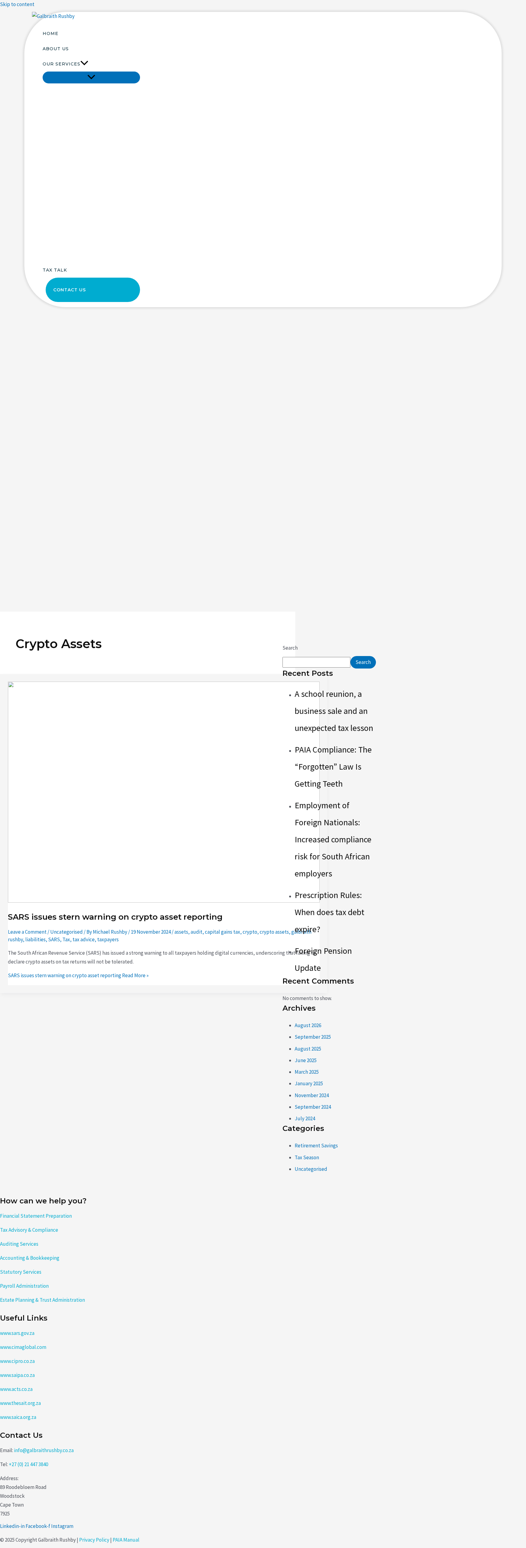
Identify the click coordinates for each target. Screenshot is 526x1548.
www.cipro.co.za (17, 1361)
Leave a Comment (27, 931)
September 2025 (313, 1037)
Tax (66, 939)
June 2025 (306, 1060)
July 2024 (305, 1118)
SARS (54, 939)
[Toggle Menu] (91, 77)
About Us (56, 48)
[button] (84, 64)
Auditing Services (19, 1244)
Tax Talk (55, 270)
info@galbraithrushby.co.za (44, 1450)
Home (50, 33)
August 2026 (308, 1025)
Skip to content (17, 4)
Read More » (78, 975)
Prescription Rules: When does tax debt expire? (329, 912)
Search (290, 647)
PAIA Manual (126, 1539)
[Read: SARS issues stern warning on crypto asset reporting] (164, 900)
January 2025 (309, 1083)
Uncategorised (66, 931)
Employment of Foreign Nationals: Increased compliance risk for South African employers (333, 839)
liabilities (35, 939)
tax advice (83, 939)
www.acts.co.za (16, 1389)
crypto (250, 931)
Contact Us (69, 290)
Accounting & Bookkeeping (29, 1258)
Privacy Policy (94, 1539)
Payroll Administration (24, 1286)
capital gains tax (222, 931)
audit (196, 931)
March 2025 (307, 1072)
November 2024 (312, 1095)
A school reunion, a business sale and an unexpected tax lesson (334, 710)
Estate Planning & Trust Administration (42, 1300)
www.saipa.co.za (17, 1375)
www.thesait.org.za (20, 1403)
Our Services (61, 64)
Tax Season (307, 1157)
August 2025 (308, 1048)
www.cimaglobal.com (23, 1347)
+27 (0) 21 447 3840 (28, 1464)
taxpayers (108, 939)
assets (181, 931)
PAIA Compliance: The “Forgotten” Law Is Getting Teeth (333, 766)
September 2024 (313, 1107)
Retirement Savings (316, 1145)
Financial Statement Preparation (36, 1216)
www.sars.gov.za (17, 1333)
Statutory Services (20, 1272)
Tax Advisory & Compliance (29, 1230)
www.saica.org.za (18, 1417)
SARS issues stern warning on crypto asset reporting (115, 917)
